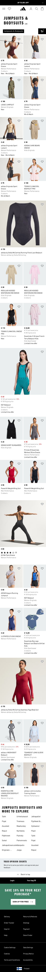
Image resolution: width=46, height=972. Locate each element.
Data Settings (28, 947)
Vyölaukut (35, 826)
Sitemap (26, 923)
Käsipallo (20, 845)
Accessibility (28, 960)
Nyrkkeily (21, 831)
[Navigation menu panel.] (4, 9)
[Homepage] (23, 10)
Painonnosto (22, 841)
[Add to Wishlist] (19, 39)
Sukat (4, 841)
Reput (4, 831)
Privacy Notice (28, 954)
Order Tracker (9, 923)
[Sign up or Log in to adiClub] (31, 9)
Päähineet (6, 836)
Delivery (7, 917)
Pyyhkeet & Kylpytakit (35, 821)
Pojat (4, 821)
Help (5, 935)
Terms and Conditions (12, 960)
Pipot (33, 831)
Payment (26, 929)
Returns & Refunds (30, 917)
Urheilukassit (22, 817)
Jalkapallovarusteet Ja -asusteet (10, 845)
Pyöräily (20, 836)
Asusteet (5, 826)
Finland (26, 968)
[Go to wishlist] (9, 9)
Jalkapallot (35, 817)
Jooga (19, 850)
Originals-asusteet (6, 850)
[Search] (36, 9)
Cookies (7, 954)
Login (12, 880)
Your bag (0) (31, 880)
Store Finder (27, 935)
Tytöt (4, 817)
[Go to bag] (42, 9)
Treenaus (20, 821)
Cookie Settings (9, 947)
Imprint (7, 929)
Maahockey (21, 826)
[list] (19, 31)
